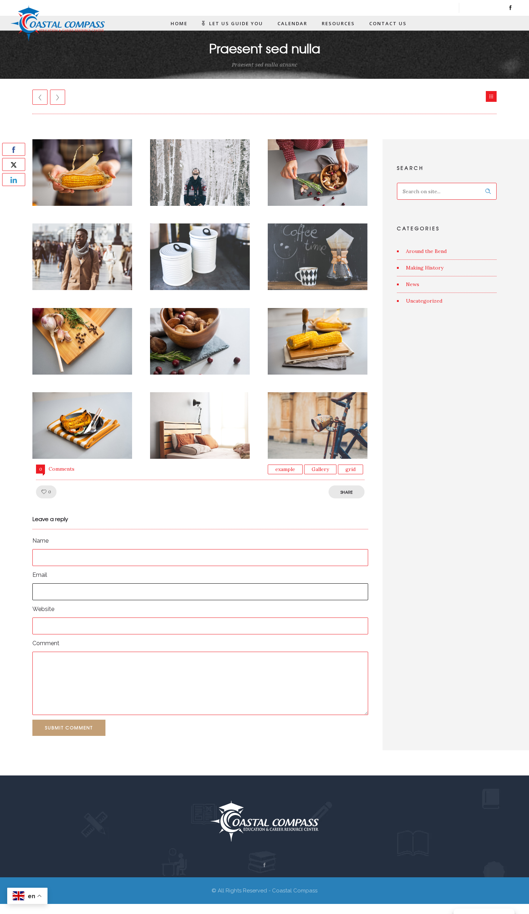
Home (179, 23)
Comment (45, 643)
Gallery (320, 469)
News (412, 284)
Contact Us (388, 23)
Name (40, 540)
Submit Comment (69, 727)
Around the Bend (426, 251)
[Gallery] (491, 96)
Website (43, 609)
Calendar (292, 23)
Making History (424, 267)
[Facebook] (510, 8)
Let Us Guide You (236, 23)
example (285, 469)
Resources (338, 23)
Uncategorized (424, 301)
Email (39, 574)
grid (350, 469)
